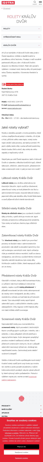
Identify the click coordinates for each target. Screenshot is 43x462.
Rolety (6, 28)
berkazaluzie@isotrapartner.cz (19, 105)
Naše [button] (7, 409)
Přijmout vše (21, 447)
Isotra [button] (4, 416)
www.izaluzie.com (14, 108)
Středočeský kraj (12, 37)
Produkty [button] (6, 406)
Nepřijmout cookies (21, 452)
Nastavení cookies (21, 458)
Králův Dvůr (9, 45)
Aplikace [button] (5, 413)
